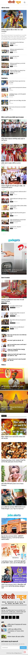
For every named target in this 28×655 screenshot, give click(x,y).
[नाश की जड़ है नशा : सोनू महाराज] (5, 228)
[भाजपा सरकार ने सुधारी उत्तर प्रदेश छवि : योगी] (3, 340)
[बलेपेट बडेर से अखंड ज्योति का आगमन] (14, 152)
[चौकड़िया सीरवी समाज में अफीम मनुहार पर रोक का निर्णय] (5, 200)
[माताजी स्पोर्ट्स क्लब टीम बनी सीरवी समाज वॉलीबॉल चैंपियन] (5, 44)
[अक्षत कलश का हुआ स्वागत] (5, 58)
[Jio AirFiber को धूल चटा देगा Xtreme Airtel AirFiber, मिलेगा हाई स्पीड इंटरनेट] (14, 259)
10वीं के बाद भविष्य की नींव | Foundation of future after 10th (15, 630)
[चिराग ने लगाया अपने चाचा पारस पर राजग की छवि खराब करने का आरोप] (4, 108)
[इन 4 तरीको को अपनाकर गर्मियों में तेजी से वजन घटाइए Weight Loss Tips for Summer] (14, 497)
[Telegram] (10, 617)
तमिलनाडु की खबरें (4, 303)
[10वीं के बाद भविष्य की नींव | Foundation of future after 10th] (3, 630)
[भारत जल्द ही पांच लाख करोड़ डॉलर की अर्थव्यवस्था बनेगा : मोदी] (4, 89)
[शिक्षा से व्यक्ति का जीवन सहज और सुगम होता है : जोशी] (5, 322)
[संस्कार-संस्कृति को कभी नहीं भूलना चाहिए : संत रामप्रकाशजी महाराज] (14, 175)
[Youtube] (17, 617)
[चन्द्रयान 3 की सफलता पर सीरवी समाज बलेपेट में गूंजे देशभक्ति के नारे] (5, 193)
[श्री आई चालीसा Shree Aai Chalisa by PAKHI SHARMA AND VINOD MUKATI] (14, 402)
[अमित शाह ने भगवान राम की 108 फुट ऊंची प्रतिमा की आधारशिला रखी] (4, 102)
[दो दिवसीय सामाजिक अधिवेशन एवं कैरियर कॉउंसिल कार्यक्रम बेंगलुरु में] (5, 207)
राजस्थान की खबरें (12, 307)
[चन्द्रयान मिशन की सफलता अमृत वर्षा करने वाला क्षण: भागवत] (4, 82)
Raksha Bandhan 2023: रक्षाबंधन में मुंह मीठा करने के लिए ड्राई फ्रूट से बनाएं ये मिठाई (13, 461)
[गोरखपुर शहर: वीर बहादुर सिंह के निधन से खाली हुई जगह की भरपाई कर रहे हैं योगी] (3, 350)
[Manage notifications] (25, 652)
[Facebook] (2, 617)
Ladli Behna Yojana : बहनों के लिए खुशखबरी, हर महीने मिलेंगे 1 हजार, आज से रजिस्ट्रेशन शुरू (13, 562)
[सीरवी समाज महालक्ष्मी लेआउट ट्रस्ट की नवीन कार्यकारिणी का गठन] (5, 65)
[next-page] (4, 113)
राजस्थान (11, 73)
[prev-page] (2, 113)
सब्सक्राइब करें (23, 647)
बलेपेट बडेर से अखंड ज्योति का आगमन (11, 163)
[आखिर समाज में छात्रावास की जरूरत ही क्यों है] (3, 625)
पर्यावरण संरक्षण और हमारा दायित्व (15, 636)
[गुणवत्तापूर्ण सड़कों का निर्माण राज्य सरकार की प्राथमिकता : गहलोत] (5, 315)
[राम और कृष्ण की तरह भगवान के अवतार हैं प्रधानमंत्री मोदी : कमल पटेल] (3, 360)
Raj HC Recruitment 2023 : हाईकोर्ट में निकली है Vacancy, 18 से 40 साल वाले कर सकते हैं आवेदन (12, 537)
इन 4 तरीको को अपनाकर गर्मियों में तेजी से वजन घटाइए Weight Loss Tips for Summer (13, 507)
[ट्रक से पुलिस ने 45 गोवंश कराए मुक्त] (5, 308)
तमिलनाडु (11, 45)
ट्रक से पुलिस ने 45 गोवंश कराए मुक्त (16, 305)
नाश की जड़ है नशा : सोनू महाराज (15, 226)
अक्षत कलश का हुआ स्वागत (14, 56)
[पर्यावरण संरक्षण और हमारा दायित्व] (3, 636)
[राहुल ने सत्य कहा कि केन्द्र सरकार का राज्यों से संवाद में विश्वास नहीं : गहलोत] (3, 345)
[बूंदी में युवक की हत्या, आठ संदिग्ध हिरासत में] (5, 329)
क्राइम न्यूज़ (11, 328)
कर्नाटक (3, 27)
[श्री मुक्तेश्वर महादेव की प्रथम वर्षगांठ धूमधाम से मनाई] (5, 214)
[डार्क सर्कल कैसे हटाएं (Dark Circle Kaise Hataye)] (14, 474)
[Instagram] (6, 617)
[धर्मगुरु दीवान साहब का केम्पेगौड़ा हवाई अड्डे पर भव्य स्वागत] (14, 128)
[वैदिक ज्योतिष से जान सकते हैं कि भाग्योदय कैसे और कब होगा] (14, 427)
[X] (13, 617)
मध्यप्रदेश (11, 215)
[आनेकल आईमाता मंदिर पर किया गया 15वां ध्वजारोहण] (14, 19)
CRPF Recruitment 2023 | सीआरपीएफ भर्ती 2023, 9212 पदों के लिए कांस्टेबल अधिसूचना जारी (13, 586)
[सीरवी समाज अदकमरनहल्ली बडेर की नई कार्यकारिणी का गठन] (5, 51)
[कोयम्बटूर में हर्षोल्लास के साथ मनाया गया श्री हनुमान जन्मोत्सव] (14, 289)
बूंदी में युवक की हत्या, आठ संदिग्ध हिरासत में (17, 327)
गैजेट (3, 268)
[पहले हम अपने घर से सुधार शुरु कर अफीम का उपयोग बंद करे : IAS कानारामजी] (14, 379)
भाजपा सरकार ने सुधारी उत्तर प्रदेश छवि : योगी (15, 340)
